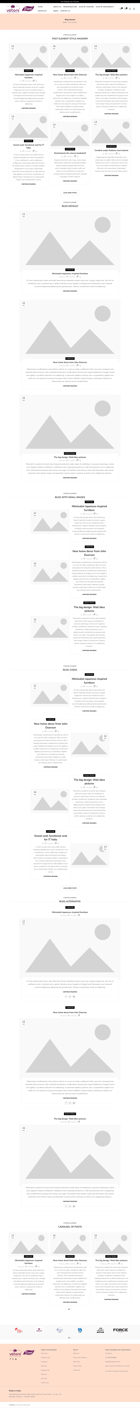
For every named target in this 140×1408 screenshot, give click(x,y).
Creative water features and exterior (111, 150)
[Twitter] (70, 996)
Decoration (111, 146)
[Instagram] (12, 1359)
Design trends (111, 70)
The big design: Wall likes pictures (111, 74)
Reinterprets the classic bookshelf (70, 153)
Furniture (28, 70)
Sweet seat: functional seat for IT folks (28, 146)
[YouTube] (15, 1359)
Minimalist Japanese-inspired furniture (28, 76)
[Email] (73, 996)
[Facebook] (66, 996)
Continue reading (29, 108)
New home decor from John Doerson (70, 74)
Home (64, 22)
